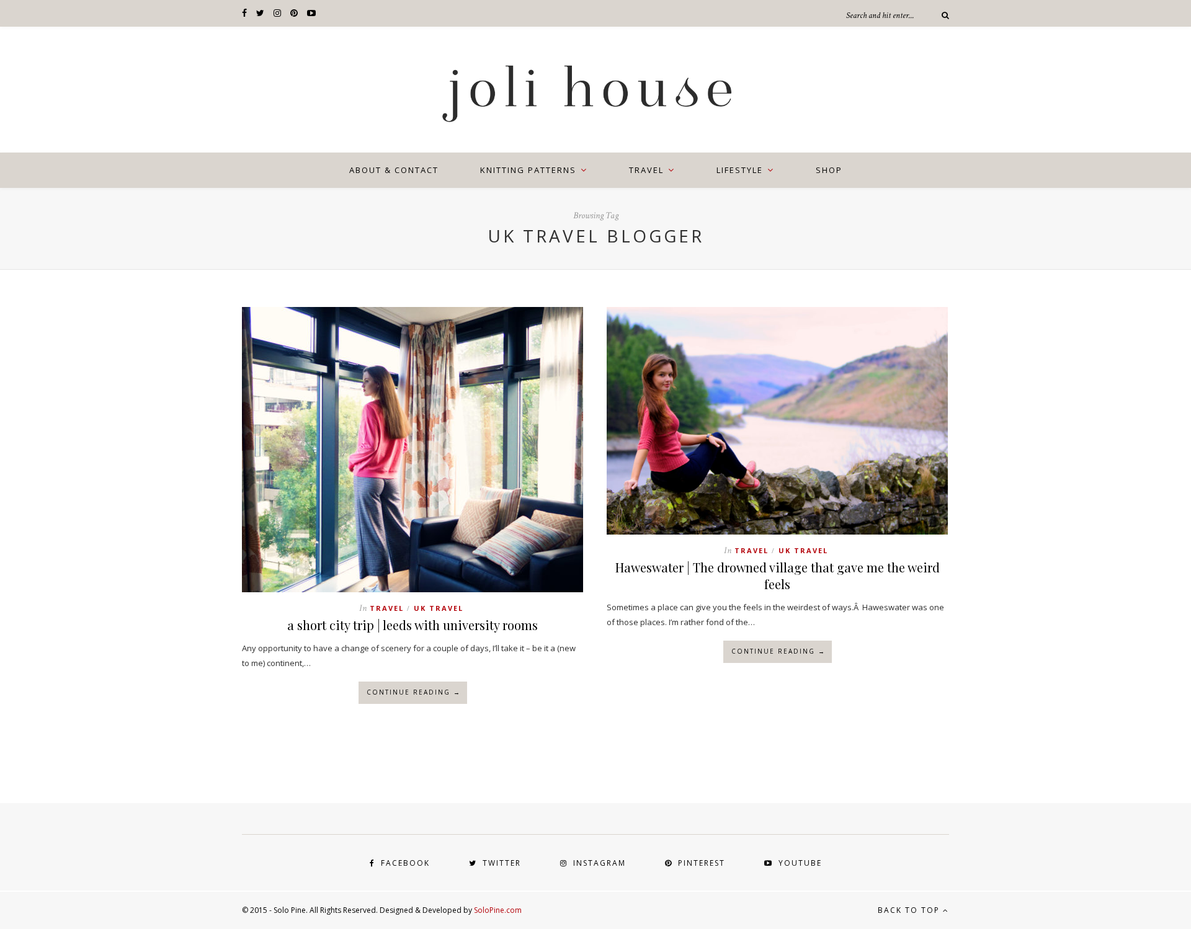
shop (829, 170)
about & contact (394, 170)
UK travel (438, 608)
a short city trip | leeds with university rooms (412, 624)
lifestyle (739, 170)
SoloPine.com (498, 910)
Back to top (910, 910)
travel (646, 170)
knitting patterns (528, 170)
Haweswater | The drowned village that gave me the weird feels (777, 575)
